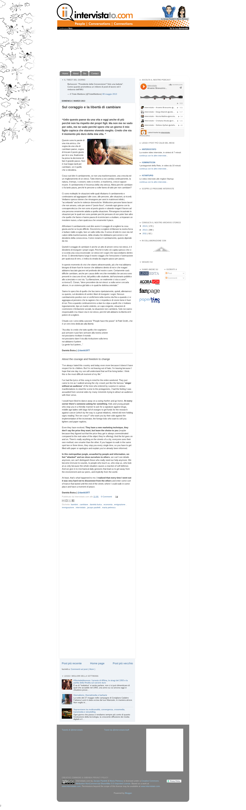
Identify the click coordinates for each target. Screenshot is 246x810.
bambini (75, 504)
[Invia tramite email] (63, 500)
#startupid (147, 176)
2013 (145, 226)
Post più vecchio (123, 663)
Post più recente (72, 663)
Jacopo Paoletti (100, 781)
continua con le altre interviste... (153, 156)
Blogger (128, 793)
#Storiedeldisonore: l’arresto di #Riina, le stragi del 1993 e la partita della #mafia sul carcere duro (100, 681)
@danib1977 (84, 350)
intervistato (81, 507)
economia (108, 504)
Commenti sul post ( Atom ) (83, 669)
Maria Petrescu (116, 781)
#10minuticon (148, 162)
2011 (145, 233)
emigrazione (120, 504)
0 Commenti (106, 497)
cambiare (84, 504)
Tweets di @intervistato (72, 730)
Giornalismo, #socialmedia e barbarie (90, 695)
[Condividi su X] (69, 500)
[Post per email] (116, 497)
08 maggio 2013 (109, 94)
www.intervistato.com (71, 786)
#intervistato (149, 149)
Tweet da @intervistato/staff (116, 730)
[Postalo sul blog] (66, 500)
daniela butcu (96, 504)
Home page (97, 663)
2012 (145, 230)
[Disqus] (97, 546)
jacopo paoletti (94, 507)
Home (65, 73)
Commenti (172, 278)
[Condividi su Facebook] (73, 500)
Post (169, 273)
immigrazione (68, 507)
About (75, 73)
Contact (95, 73)
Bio (84, 73)
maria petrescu (109, 507)
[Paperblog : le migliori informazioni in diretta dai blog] (149, 302)
